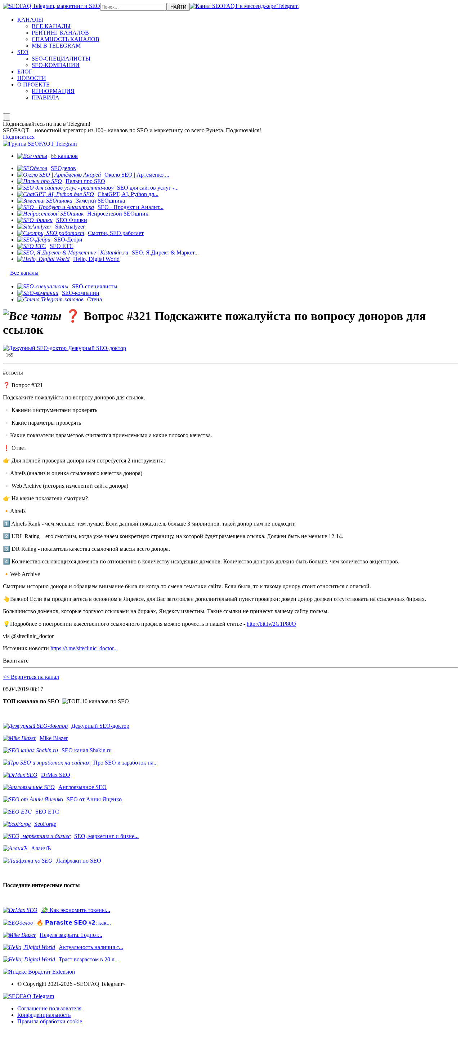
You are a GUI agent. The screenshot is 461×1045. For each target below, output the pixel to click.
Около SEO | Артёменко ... (136, 175)
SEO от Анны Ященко (94, 799)
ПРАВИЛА (45, 97)
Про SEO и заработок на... (125, 763)
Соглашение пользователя (49, 1008)
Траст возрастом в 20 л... (89, 959)
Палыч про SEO (85, 181)
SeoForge (45, 824)
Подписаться (19, 137)
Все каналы (24, 273)
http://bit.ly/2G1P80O (271, 624)
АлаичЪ (41, 848)
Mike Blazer (54, 738)
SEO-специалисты (94, 286)
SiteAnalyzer (70, 226)
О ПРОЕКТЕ (33, 84)
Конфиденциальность (44, 1015)
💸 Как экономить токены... (75, 910)
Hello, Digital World (96, 259)
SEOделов (63, 168)
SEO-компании (80, 293)
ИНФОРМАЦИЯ (53, 91)
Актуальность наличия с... (91, 947)
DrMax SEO (55, 775)
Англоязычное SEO (82, 787)
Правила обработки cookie (49, 1021)
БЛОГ (24, 71)
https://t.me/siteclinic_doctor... (84, 648)
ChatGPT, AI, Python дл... (128, 194)
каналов (64, 156)
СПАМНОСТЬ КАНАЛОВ (65, 39)
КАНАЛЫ (30, 20)
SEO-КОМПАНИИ (56, 65)
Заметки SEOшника (100, 201)
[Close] (6, 117)
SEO (22, 52)
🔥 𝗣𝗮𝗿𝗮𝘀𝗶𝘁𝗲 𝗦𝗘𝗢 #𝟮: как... (73, 923)
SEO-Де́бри (68, 239)
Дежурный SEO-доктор (96, 348)
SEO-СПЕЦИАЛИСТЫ (61, 59)
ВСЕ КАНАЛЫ (51, 26)
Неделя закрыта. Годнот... (71, 935)
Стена (94, 299)
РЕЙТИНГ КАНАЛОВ (60, 33)
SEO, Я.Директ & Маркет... (165, 252)
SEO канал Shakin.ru (87, 750)
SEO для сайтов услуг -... (148, 188)
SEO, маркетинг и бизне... (106, 836)
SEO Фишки (71, 220)
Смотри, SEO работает (116, 233)
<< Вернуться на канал (31, 677)
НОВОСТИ (31, 78)
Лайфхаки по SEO (78, 861)
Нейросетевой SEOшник (117, 214)
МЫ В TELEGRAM (56, 46)
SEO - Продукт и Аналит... (131, 207)
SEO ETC (61, 246)
